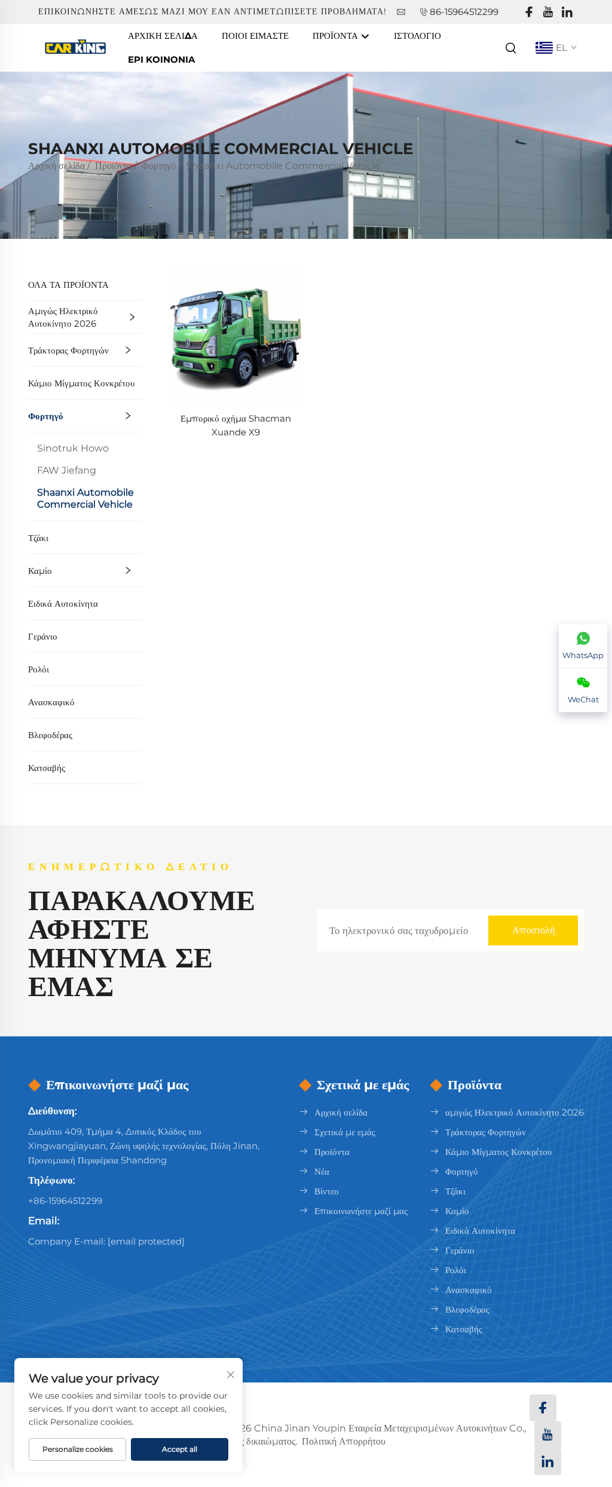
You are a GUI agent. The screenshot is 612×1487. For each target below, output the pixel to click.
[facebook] (529, 12)
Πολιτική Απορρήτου (343, 1441)
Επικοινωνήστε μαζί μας (361, 1210)
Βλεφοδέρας (50, 735)
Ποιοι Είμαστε (255, 35)
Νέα (321, 1171)
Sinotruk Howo (73, 448)
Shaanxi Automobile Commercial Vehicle (283, 165)
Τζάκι (38, 537)
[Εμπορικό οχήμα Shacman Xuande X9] (236, 335)
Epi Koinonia (161, 59)
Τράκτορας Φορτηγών (68, 350)
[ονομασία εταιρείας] (77, 47)
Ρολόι (38, 669)
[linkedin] (567, 12)
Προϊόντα (336, 35)
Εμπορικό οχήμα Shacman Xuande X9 (235, 425)
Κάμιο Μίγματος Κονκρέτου (81, 383)
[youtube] (548, 12)
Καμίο (40, 570)
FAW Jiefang (66, 470)
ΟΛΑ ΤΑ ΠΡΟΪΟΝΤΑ (68, 284)
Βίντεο (326, 1191)
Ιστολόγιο (417, 35)
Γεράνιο (42, 636)
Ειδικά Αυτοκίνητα (63, 603)
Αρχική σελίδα (163, 35)
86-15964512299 (464, 11)
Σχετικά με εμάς (344, 1132)
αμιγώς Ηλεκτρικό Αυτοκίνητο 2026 (63, 317)
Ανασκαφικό (51, 702)
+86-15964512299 (65, 1200)
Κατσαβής (46, 767)
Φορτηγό (159, 165)
